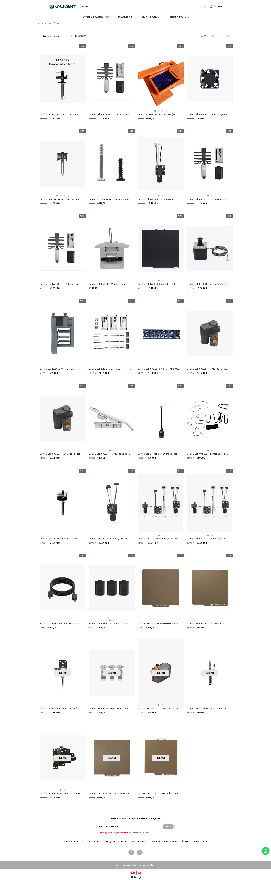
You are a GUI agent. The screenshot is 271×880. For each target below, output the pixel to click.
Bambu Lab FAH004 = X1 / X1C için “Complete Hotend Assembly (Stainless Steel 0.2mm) (159, 199)
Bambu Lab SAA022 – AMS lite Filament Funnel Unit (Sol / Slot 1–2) (159, 708)
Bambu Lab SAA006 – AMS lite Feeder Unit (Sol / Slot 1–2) (208, 369)
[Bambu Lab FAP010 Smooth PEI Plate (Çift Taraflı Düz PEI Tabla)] (161, 248)
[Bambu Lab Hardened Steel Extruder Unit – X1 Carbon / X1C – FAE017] (63, 757)
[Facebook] (131, 852)
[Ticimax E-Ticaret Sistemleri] (135, 877)
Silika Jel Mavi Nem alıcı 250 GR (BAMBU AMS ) (159, 114)
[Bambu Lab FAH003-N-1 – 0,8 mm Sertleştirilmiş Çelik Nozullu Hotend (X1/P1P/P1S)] (210, 163)
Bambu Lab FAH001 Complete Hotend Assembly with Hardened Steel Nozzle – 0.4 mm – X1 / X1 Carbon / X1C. (208, 539)
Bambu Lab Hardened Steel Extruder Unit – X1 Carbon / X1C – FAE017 (61, 793)
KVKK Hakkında (139, 841)
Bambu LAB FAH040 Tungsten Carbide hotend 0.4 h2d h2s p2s (61, 199)
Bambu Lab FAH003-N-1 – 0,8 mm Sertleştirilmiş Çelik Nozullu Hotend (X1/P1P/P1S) (208, 199)
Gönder (168, 827)
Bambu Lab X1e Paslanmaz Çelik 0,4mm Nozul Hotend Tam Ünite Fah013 (110, 539)
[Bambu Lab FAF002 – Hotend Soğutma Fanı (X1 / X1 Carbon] (210, 78)
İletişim (185, 841)
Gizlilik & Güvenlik (90, 841)
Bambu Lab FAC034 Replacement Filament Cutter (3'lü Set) (110, 708)
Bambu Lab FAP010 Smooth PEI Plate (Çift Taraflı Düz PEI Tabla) (159, 284)
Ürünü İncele (74, 85)
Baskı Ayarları (200, 841)
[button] (155, 111)
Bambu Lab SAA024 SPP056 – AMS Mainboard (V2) (159, 369)
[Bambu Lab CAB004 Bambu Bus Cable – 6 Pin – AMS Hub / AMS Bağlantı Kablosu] (63, 588)
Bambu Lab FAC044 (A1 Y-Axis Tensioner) (110, 284)
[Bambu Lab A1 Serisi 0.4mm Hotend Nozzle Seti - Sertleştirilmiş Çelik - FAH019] (63, 503)
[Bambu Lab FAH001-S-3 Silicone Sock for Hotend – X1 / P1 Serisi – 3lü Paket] (112, 588)
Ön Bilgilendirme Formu (115, 841)
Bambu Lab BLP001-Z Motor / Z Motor (207, 284)
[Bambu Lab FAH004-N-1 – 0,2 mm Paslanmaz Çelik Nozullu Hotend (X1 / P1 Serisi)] (112, 78)
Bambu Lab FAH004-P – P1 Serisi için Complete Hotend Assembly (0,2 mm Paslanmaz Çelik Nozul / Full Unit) (61, 284)
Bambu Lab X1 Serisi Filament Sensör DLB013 (159, 454)
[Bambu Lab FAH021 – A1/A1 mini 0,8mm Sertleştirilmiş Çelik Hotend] (63, 78)
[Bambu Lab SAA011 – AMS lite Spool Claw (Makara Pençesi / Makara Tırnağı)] (112, 418)
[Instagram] (140, 852)
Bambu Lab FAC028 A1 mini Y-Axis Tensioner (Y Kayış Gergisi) (61, 369)
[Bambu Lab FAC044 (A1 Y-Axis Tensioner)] (112, 248)
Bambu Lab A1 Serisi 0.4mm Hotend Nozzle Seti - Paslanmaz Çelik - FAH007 (208, 708)
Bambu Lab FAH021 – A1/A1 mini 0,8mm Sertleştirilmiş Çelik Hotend (61, 114)
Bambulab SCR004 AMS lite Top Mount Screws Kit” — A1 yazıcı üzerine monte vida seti (110, 199)
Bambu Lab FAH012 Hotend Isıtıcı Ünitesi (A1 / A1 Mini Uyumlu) (61, 708)
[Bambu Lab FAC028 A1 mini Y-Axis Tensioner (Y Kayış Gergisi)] (63, 333)
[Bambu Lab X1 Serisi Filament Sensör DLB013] (161, 418)
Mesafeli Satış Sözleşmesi (164, 841)
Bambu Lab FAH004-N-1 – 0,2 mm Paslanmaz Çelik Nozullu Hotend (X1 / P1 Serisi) (110, 114)
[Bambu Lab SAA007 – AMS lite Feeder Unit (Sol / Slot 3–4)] (63, 418)
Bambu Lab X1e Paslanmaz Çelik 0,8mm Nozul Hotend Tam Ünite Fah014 (159, 539)
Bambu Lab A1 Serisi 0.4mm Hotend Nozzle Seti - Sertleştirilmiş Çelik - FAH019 (61, 539)
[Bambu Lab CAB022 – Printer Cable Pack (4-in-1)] (210, 418)
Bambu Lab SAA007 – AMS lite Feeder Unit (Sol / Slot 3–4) (61, 454)
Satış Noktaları (71, 841)
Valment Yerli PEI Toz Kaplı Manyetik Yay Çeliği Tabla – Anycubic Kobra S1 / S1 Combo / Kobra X (208, 623)
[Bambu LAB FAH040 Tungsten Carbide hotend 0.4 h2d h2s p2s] (63, 163)
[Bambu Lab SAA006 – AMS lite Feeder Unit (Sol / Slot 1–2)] (210, 333)
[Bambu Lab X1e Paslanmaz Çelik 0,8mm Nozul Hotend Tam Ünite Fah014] (161, 503)
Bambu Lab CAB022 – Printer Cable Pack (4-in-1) (208, 454)
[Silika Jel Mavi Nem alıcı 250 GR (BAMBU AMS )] (161, 78)
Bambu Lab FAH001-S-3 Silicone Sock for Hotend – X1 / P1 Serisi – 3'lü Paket (110, 623)
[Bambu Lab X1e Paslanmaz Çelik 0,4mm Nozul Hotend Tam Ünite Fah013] (112, 503)
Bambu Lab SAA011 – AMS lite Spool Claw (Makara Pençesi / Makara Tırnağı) (110, 454)
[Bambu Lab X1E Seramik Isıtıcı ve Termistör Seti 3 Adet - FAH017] (112, 333)
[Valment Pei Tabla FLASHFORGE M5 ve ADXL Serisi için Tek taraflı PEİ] (161, 588)
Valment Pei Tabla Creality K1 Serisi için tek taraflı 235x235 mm (110, 793)
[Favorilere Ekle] (63, 85)
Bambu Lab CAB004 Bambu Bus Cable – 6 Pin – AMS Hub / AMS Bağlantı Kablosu (61, 623)
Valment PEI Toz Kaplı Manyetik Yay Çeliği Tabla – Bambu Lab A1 (159, 793)
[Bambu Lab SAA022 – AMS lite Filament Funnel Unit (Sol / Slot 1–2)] (161, 672)
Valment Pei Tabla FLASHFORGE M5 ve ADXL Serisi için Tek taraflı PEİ (159, 623)
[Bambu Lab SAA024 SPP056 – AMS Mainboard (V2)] (161, 333)
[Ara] (200, 6)
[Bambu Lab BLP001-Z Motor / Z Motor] (210, 248)
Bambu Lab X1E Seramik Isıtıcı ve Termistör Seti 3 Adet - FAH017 (110, 369)
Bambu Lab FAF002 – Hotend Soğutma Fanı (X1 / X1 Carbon (208, 114)
